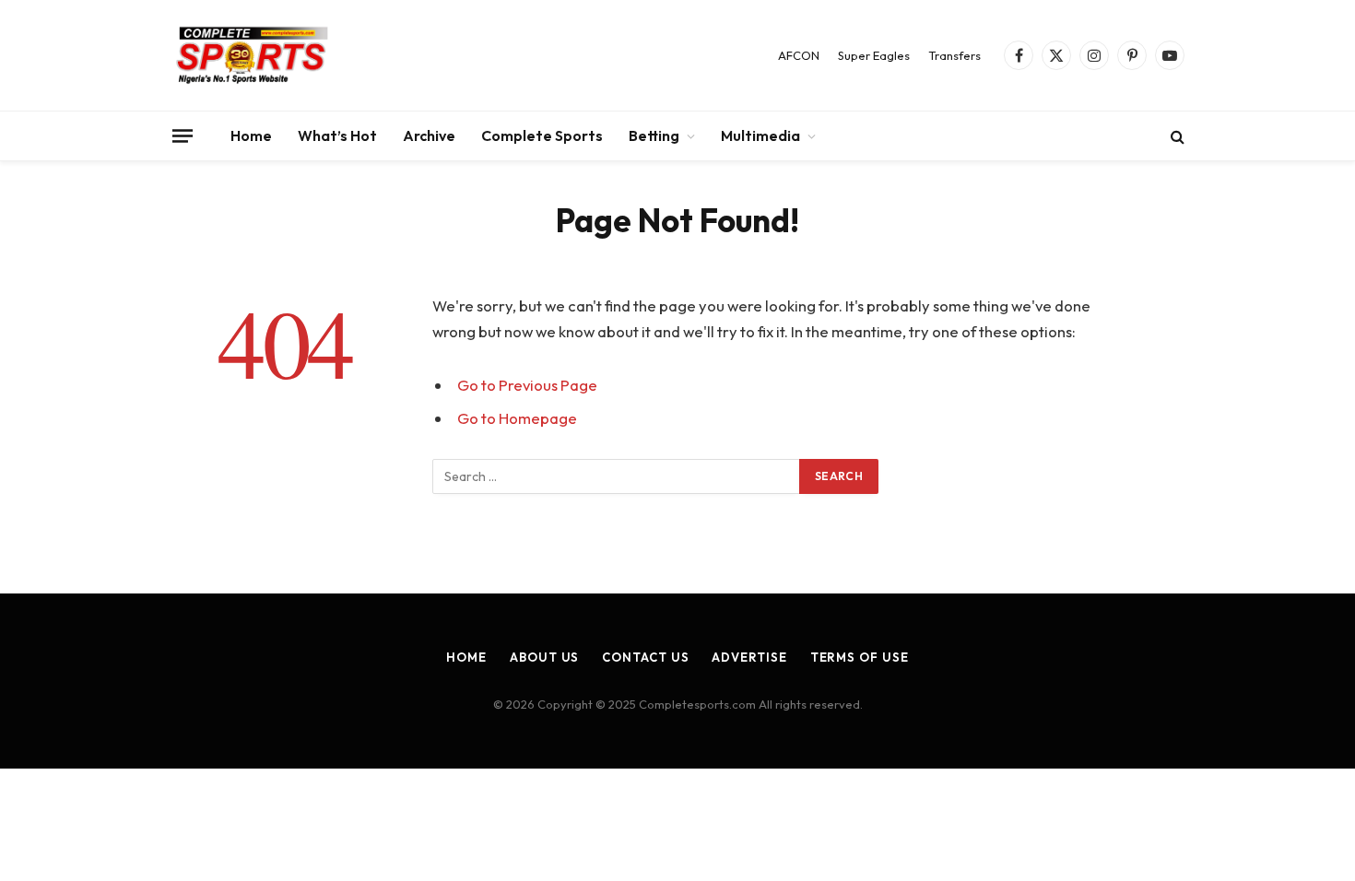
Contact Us (645, 657)
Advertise (749, 657)
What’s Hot (337, 135)
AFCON (798, 55)
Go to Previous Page (527, 384)
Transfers (954, 55)
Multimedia (760, 135)
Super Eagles (874, 55)
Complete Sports (542, 135)
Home (251, 135)
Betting (654, 135)
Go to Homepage (517, 418)
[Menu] (182, 135)
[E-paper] (253, 55)
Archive (429, 135)
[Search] (1175, 136)
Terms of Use (859, 657)
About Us (544, 657)
